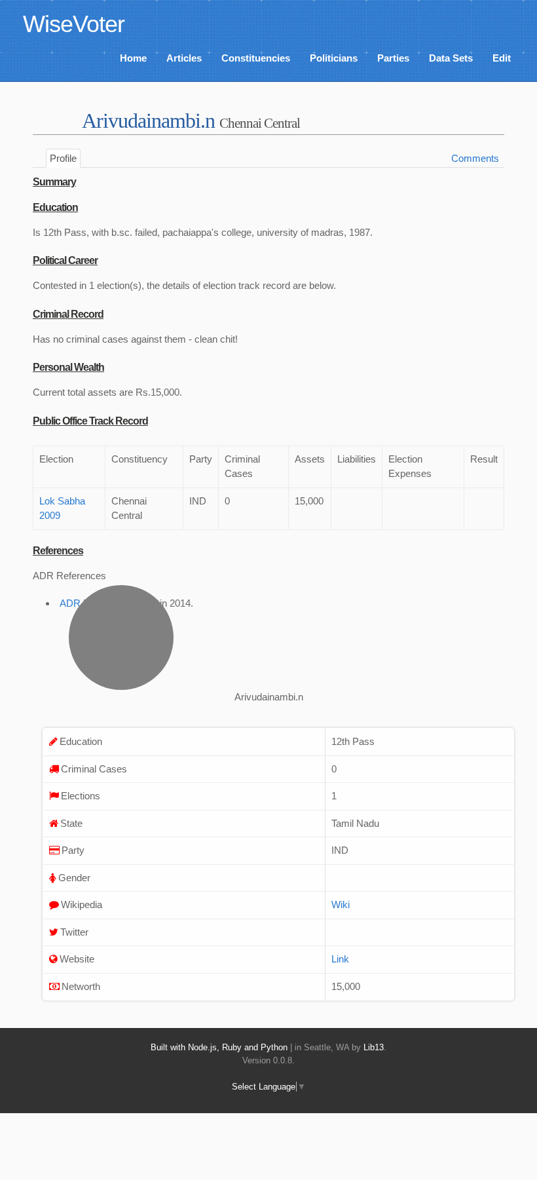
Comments (475, 158)
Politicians (334, 58)
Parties (393, 58)
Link (340, 958)
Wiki (340, 904)
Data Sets (451, 58)
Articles (184, 58)
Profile (63, 158)
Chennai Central (259, 122)
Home (133, 58)
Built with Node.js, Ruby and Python (219, 1047)
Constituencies (255, 58)
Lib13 (373, 1047)
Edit (501, 58)
